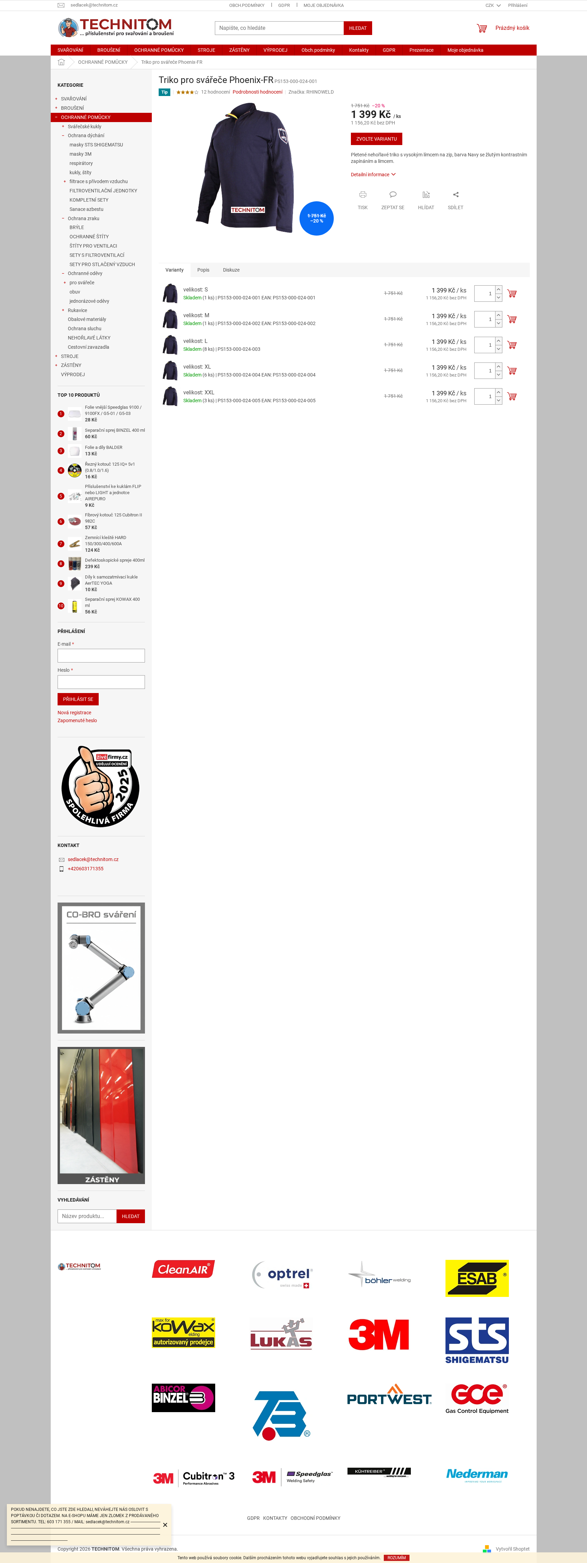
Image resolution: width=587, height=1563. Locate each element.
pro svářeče (82, 282)
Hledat (358, 28)
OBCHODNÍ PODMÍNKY (315, 1518)
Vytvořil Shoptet (513, 1548)
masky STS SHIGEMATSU (96, 144)
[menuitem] (70, 50)
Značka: (311, 92)
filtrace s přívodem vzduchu (99, 181)
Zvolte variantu (376, 139)
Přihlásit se (78, 699)
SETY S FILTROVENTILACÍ (97, 255)
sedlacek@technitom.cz (93, 859)
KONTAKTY (275, 1518)
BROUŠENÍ (72, 108)
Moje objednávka (324, 5)
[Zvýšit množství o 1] (498, 290)
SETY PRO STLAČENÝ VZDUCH (102, 264)
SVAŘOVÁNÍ (74, 99)
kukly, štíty (80, 172)
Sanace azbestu (86, 209)
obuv (75, 292)
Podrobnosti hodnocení (257, 92)
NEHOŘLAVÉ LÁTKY (89, 338)
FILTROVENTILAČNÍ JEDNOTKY (103, 190)
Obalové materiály (87, 319)
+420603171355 (85, 868)
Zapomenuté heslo (77, 720)
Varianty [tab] (175, 270)
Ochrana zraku (83, 218)
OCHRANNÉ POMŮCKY (85, 117)
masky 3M (80, 154)
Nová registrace (74, 712)
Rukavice (77, 310)
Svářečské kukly (84, 126)
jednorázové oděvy (89, 301)
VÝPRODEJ (73, 374)
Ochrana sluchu (84, 328)
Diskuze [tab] (231, 270)
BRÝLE (77, 227)
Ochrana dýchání (86, 135)
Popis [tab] (203, 270)
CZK (490, 5)
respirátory (81, 163)
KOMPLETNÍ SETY (89, 200)
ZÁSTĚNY (71, 365)
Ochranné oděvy (85, 273)
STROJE (69, 356)
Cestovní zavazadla (88, 347)
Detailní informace (370, 174)
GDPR (284, 5)
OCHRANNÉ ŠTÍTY (89, 236)
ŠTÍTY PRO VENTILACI (93, 246)
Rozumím (397, 1557)
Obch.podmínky (247, 5)
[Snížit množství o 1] (498, 297)
